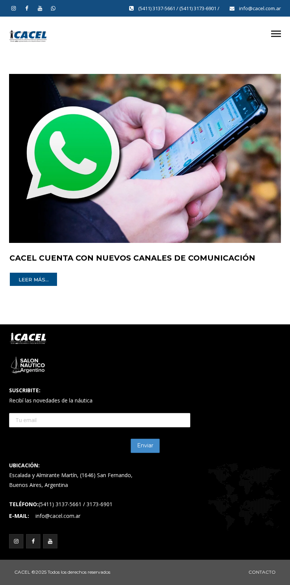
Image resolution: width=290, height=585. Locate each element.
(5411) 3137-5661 (157, 8)
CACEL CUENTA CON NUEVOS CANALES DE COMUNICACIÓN (132, 258)
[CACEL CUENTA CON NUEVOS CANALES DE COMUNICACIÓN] (145, 157)
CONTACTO (262, 572)
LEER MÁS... (34, 279)
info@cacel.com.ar (260, 8)
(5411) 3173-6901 (198, 8)
